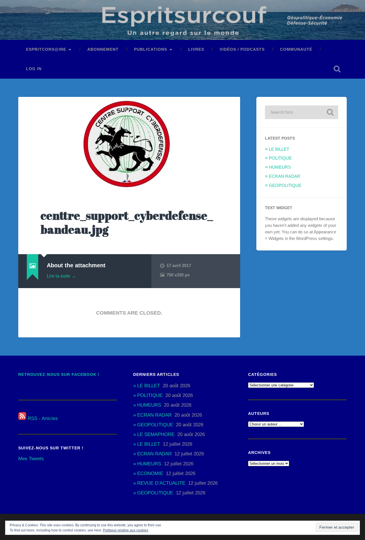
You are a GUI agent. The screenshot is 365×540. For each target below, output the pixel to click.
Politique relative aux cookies (125, 530)
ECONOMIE (150, 473)
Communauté (296, 49)
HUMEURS (280, 167)
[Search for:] (301, 112)
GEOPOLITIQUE (285, 185)
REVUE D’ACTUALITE (161, 483)
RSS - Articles (42, 418)
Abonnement (103, 49)
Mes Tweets (31, 458)
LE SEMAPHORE (156, 434)
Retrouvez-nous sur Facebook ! (59, 374)
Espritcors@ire (46, 49)
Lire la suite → (61, 276)
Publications (150, 49)
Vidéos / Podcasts (242, 49)
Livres (196, 49)
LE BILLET (279, 149)
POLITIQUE (280, 158)
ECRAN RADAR (284, 176)
